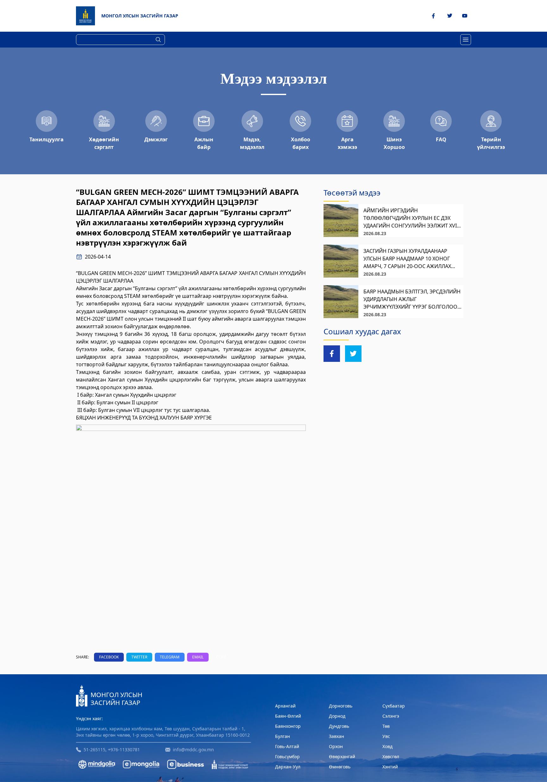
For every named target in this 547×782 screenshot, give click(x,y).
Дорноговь (340, 706)
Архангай (285, 706)
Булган (282, 736)
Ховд (387, 746)
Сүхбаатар (393, 706)
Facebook (109, 657)
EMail (198, 657)
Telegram (169, 657)
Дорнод (337, 716)
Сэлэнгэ (390, 716)
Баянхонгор (288, 726)
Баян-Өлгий (288, 716)
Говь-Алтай (287, 746)
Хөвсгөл (390, 756)
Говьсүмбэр (287, 756)
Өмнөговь (339, 767)
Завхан (336, 736)
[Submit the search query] (158, 39)
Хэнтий (390, 767)
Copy (221, 657)
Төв (386, 726)
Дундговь (339, 726)
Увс (386, 736)
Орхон (336, 746)
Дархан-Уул (287, 767)
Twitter (139, 657)
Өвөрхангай (342, 756)
